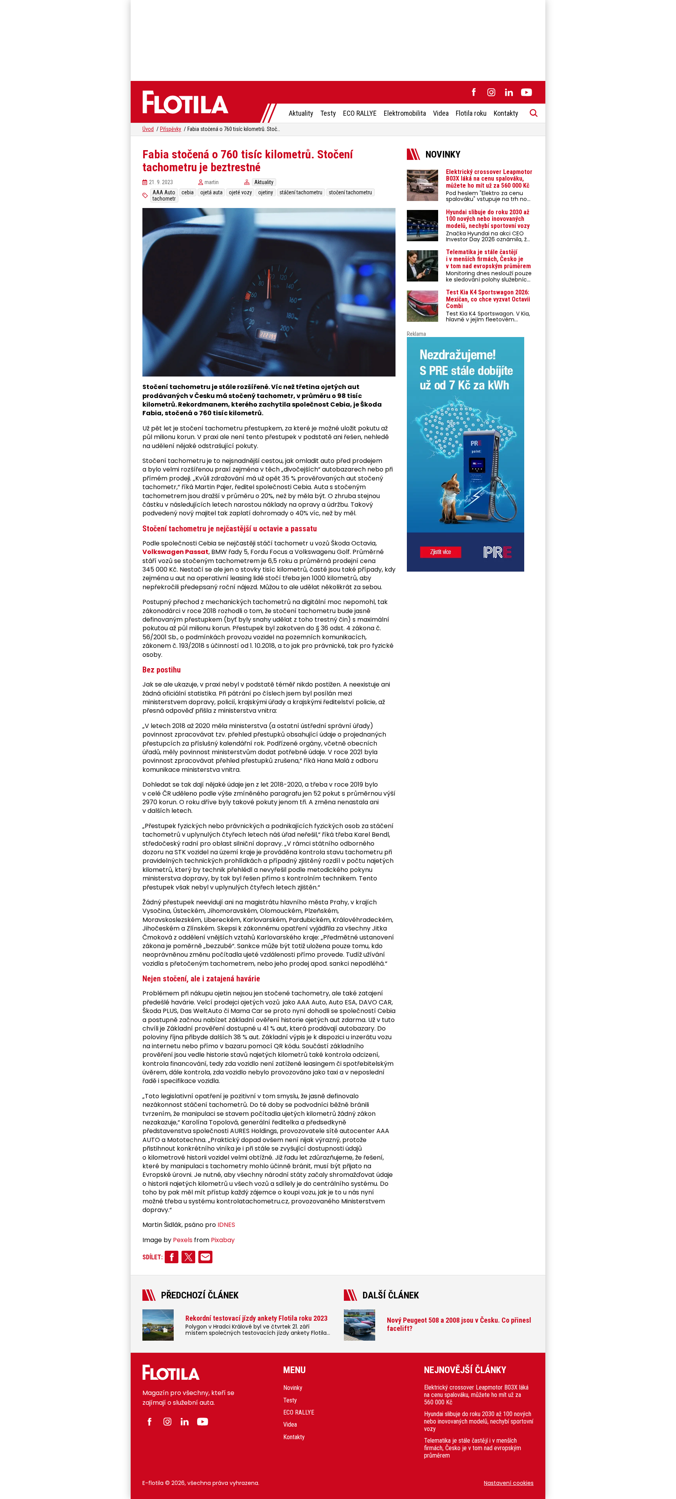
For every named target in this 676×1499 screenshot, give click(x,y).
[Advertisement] (338, 39)
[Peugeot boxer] (470, 454)
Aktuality (301, 113)
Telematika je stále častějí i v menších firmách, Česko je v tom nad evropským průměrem (472, 1448)
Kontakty (506, 113)
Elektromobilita (405, 113)
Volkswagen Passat (175, 552)
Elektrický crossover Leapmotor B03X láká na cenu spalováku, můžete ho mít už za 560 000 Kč (476, 1395)
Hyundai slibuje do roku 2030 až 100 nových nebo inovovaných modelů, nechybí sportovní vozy (478, 1421)
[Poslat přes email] (205, 1257)
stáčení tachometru (300, 192)
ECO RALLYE (360, 113)
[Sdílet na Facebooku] (171, 1257)
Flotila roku (471, 113)
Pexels (182, 1240)
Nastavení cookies (509, 1483)
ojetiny (265, 192)
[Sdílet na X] (188, 1257)
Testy (328, 113)
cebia (188, 192)
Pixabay (223, 1240)
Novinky (292, 1387)
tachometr (164, 198)
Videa (441, 113)
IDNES (226, 1225)
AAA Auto (164, 192)
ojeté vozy (240, 192)
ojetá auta (211, 192)
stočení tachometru (350, 192)
